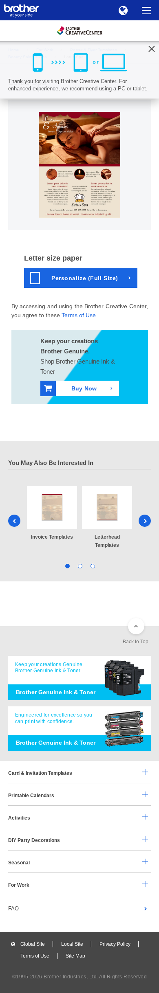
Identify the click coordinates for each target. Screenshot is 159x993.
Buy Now (84, 388)
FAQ (13, 908)
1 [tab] (67, 565)
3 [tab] (92, 565)
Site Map (75, 956)
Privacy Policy (114, 944)
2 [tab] (79, 565)
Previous (14, 521)
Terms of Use (79, 315)
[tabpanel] (52, 513)
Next (145, 521)
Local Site (72, 944)
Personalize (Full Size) (84, 278)
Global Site (32, 944)
